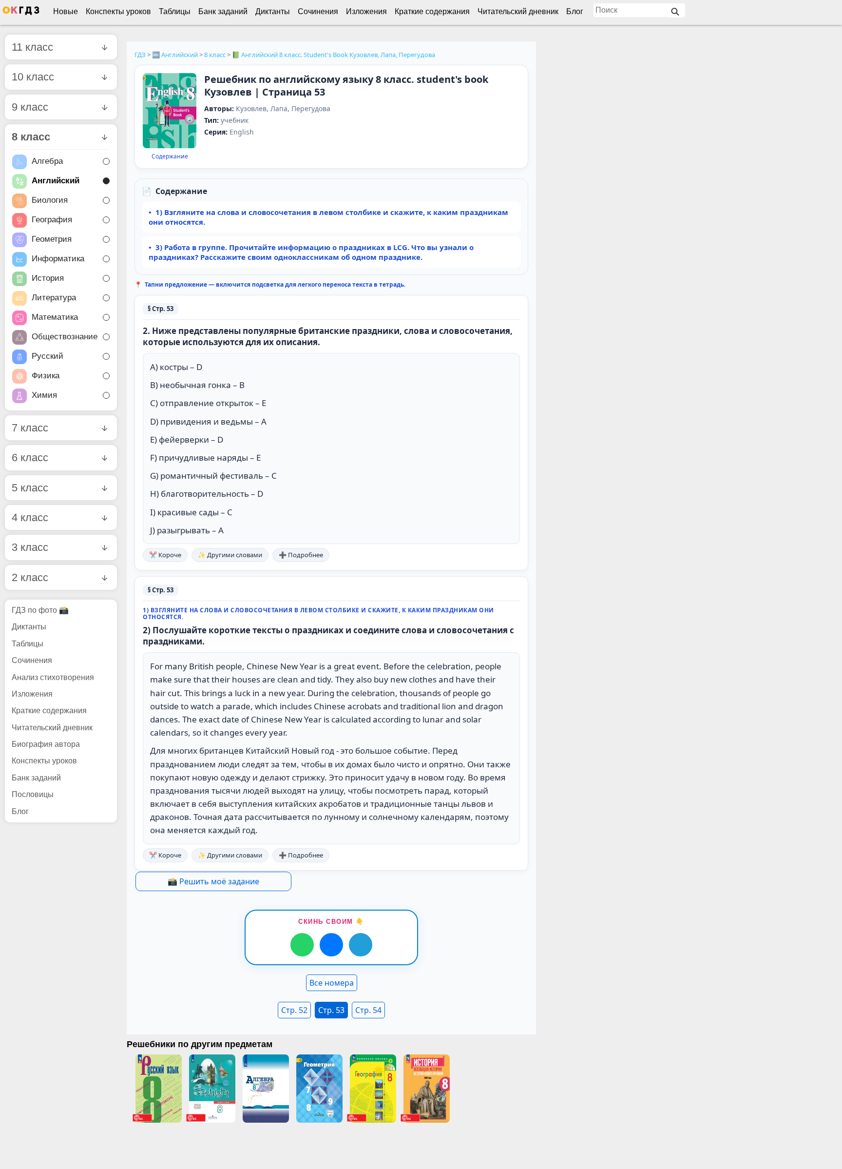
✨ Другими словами (230, 554)
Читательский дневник (518, 11)
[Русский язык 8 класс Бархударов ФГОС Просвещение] (158, 1088)
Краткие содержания (432, 11)
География (52, 220)
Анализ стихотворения (53, 677)
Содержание (170, 156)
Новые (65, 11)
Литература (54, 298)
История (48, 278)
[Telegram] (360, 944)
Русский (47, 356)
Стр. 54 (368, 1010)
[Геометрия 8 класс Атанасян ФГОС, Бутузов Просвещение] (319, 1088)
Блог (574, 11)
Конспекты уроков (118, 11)
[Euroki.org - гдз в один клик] (21, 12)
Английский (55, 181)
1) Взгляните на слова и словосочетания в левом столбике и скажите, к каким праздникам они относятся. (328, 217)
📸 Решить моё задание (213, 881)
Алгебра (47, 161)
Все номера (331, 982)
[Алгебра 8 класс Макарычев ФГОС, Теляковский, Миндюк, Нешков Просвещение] (265, 1088)
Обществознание (64, 337)
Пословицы (33, 794)
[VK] (331, 944)
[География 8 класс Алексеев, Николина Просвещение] (373, 1088)
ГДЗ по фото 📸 (40, 610)
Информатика (58, 259)
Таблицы (175, 11)
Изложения (366, 11)
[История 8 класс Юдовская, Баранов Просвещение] (426, 1088)
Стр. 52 (294, 1010)
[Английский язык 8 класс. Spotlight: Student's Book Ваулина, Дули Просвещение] (212, 1088)
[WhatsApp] (302, 944)
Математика (55, 317)
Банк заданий (223, 11)
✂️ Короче (165, 554)
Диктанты (272, 11)
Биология (50, 200)
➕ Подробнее (301, 554)
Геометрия (52, 239)
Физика (45, 376)
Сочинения (318, 11)
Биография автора (46, 744)
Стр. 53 (331, 1010)
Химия (44, 395)
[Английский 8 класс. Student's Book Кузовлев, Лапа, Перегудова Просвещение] (169, 111)
